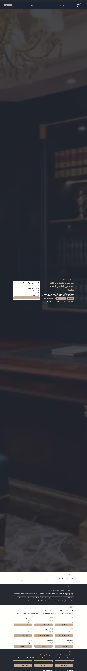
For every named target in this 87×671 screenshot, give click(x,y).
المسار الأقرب (70, 621)
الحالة (72, 617)
